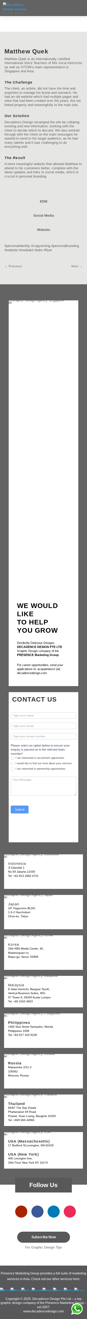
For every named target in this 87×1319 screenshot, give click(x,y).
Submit (19, 809)
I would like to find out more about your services (43, 763)
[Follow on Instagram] (70, 1212)
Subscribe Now (43, 1237)
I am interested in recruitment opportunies (39, 757)
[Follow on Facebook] (37, 1212)
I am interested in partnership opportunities (40, 768)
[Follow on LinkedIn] (54, 1212)
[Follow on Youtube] (21, 1212)
